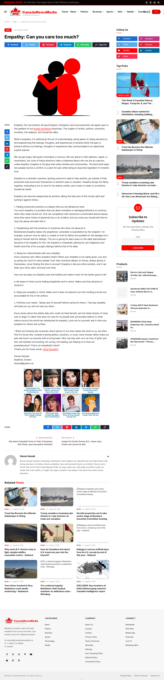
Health (130, 11)
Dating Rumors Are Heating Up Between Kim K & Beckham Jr (33, 390)
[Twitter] (7, 137)
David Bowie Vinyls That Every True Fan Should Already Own (71, 415)
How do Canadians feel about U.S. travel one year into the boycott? (55, 552)
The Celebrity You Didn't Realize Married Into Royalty (90, 390)
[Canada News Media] (33, 11)
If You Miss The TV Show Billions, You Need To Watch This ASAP (52, 390)
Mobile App (130, 633)
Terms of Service (92, 641)
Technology (50, 641)
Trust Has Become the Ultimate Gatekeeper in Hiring (20, 514)
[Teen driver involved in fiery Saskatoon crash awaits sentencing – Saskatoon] (20, 569)
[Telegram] (7, 154)
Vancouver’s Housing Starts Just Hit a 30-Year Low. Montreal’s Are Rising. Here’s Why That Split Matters (140, 195)
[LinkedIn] (7, 143)
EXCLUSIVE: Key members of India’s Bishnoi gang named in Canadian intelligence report (91, 588)
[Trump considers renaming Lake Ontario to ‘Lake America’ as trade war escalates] (56, 496)
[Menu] (5, 12)
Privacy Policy (91, 637)
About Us (89, 624)
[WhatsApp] (7, 160)
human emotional (42, 128)
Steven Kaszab (27, 456)
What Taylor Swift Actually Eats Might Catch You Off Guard (52, 415)
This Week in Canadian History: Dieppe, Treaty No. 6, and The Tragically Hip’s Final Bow (137, 102)
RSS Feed (130, 629)
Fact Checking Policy (94, 653)
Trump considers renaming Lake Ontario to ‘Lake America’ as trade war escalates (56, 516)
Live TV (129, 641)
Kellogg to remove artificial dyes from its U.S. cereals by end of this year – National (93, 552)
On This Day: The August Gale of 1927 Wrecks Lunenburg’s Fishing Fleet (53, 2)
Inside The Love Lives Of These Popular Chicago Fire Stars (33, 415)
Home (65, 11)
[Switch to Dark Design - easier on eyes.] (149, 11)
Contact (88, 629)
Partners (156, 11)
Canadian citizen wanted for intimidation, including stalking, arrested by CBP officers (137, 113)
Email (138, 237)
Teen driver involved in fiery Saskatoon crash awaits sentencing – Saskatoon (18, 588)
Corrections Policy (92, 661)
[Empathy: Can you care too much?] (56, 84)
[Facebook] (7, 131)
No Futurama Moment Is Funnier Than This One (90, 414)
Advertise (89, 645)
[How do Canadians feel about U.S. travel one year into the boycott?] (56, 533)
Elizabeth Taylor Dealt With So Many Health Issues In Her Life (71, 390)
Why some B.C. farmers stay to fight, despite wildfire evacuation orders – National (20, 552)
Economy (143, 11)
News (73, 11)
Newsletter (130, 624)
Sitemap (88, 649)
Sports (109, 11)
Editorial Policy (91, 657)
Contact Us (155, 676)
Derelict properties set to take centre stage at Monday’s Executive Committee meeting (92, 516)
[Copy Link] (7, 166)
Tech (120, 11)
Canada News (123, 95)
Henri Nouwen (50, 349)
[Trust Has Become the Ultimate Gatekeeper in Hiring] (20, 496)
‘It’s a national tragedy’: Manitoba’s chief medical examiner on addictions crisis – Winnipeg (55, 589)
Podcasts (129, 637)
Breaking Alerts (132, 645)
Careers (88, 633)
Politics (84, 11)
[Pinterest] (7, 149)
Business (97, 11)
